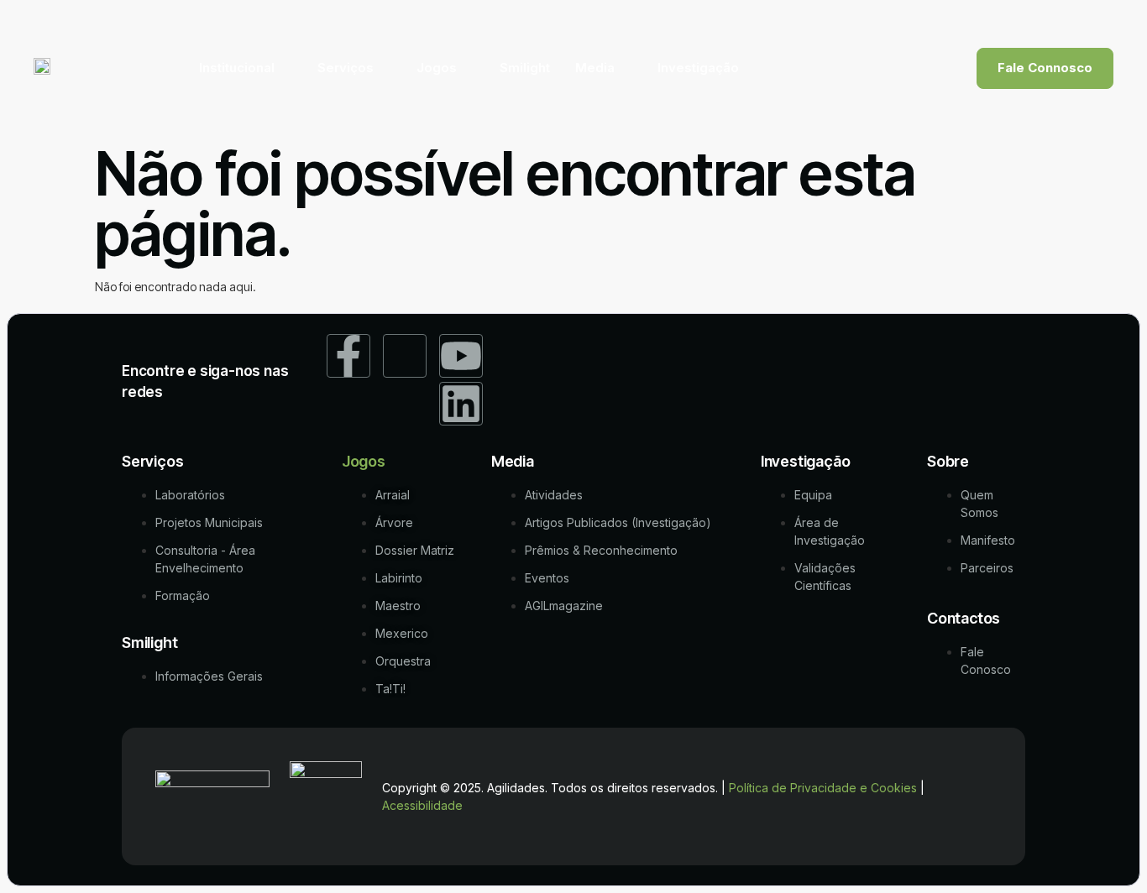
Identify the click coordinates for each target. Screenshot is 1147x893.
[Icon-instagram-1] (405, 356)
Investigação (698, 68)
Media (595, 68)
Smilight (525, 68)
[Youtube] (461, 356)
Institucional (237, 68)
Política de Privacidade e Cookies (823, 788)
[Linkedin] (461, 404)
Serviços (345, 68)
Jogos (436, 68)
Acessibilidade (422, 805)
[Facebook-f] (348, 356)
